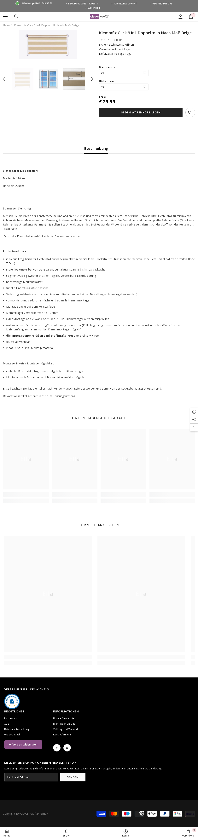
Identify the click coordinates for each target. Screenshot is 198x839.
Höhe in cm (106, 81)
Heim (6, 25)
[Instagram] (67, 747)
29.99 (109, 101)
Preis (102, 97)
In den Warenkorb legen (141, 112)
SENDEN (73, 777)
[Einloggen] (180, 16)
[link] (26, 494)
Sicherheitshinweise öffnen (116, 44)
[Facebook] (57, 747)
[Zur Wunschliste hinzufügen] (190, 112)
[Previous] (4, 79)
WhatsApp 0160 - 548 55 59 (37, 3)
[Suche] (16, 16)
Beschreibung (96, 148)
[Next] (92, 79)
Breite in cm (107, 67)
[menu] (5, 16)
